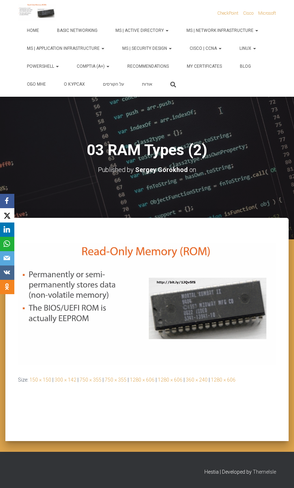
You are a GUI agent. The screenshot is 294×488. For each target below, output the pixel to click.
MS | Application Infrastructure (64, 48)
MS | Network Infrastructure (220, 30)
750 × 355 (90, 380)
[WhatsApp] (7, 244)
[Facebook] (7, 201)
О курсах (74, 84)
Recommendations (148, 66)
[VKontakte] (7, 272)
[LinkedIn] (7, 230)
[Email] (7, 258)
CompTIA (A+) (91, 66)
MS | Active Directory (140, 30)
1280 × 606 (142, 380)
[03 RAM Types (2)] (147, 303)
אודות (147, 84)
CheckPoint (227, 13)
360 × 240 (197, 380)
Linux (246, 48)
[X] (7, 215)
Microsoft (267, 13)
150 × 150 (40, 380)
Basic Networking (77, 30)
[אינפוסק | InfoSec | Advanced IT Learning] (37, 12)
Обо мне (36, 84)
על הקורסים (113, 84)
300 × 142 (65, 380)
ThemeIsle (264, 472)
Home (33, 30)
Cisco (248, 13)
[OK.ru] (7, 287)
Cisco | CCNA (204, 48)
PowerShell (41, 66)
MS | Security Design (145, 48)
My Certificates (204, 66)
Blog (245, 66)
